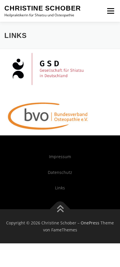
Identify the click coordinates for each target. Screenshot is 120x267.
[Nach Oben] (60, 209)
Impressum (60, 156)
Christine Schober (42, 8)
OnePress (90, 223)
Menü (110, 10)
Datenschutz (60, 172)
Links (60, 188)
